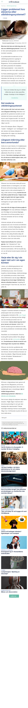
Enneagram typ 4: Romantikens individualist (12, 552)
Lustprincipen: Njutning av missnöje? (10, 573)
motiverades (16, 339)
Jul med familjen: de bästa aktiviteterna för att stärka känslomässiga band (10, 469)
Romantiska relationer (7, 509)
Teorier (3, 529)
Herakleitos (14, 98)
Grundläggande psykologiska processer (12, 487)
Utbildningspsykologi (11, 5)
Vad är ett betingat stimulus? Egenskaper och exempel (11, 532)
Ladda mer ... (14, 596)
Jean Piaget (22, 315)
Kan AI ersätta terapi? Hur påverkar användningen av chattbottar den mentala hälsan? (13, 491)
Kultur (3, 445)
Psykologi (3, 5)
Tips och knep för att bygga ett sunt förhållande (14, 512)
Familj (2, 465)
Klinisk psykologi (5, 590)
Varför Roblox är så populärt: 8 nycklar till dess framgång (12, 448)
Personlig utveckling (7, 550)
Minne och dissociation (9, 592)
